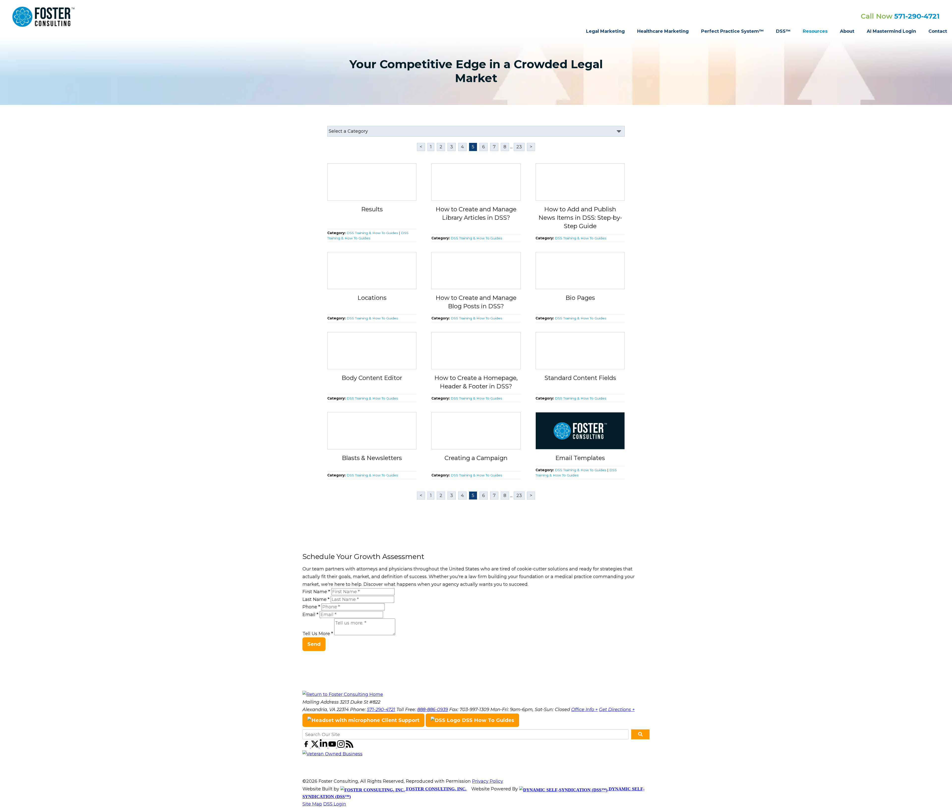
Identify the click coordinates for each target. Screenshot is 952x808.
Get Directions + (617, 709)
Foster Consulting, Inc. (436, 788)
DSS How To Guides (487, 720)
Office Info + (584, 709)
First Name (316, 591)
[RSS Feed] (349, 746)
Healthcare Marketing (663, 31)
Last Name (315, 599)
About (847, 31)
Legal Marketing (605, 31)
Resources (815, 31)
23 (519, 147)
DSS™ (783, 31)
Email (310, 614)
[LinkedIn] (324, 746)
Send (314, 644)
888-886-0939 (432, 709)
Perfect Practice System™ (732, 31)
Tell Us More (317, 633)
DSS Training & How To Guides (372, 233)
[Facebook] (306, 746)
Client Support (399, 720)
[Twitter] (315, 746)
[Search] (640, 734)
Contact (937, 31)
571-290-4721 (917, 16)
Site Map (312, 804)
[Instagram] (341, 746)
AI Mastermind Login (891, 31)
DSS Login (334, 804)
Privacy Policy (487, 781)
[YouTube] (332, 746)
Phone (311, 607)
